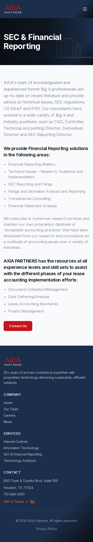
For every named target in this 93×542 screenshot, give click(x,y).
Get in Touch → (16, 501)
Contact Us (18, 326)
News (8, 422)
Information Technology (21, 448)
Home (8, 403)
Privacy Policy (46, 529)
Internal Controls (16, 441)
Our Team (11, 409)
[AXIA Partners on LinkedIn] (32, 502)
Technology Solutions (20, 460)
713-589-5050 (14, 494)
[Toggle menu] (84, 9)
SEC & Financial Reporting (23, 454)
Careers (10, 415)
